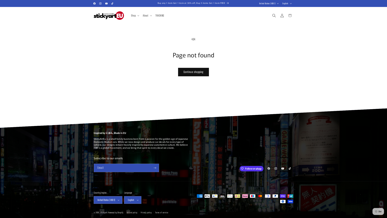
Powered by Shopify (115, 212)
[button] (135, 15)
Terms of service (161, 212)
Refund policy (132, 212)
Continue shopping (193, 72)
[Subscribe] (155, 168)
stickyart (104, 212)
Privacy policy (146, 212)
